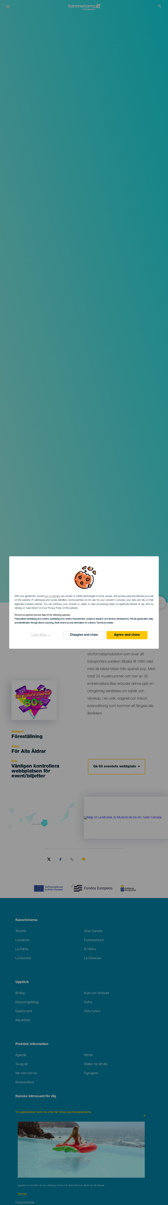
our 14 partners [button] (52, 596)
